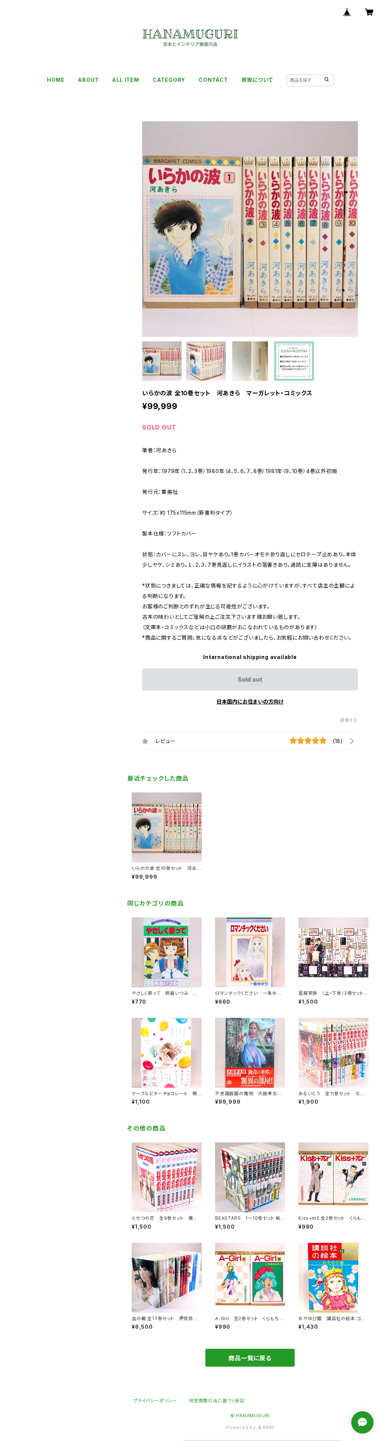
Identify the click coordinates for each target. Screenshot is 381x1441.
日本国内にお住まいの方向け (250, 701)
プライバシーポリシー (155, 1400)
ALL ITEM (125, 80)
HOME (55, 80)
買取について (257, 80)
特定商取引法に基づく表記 (217, 1400)
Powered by (241, 1427)
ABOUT (88, 80)
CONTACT (213, 80)
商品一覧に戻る (250, 1358)
